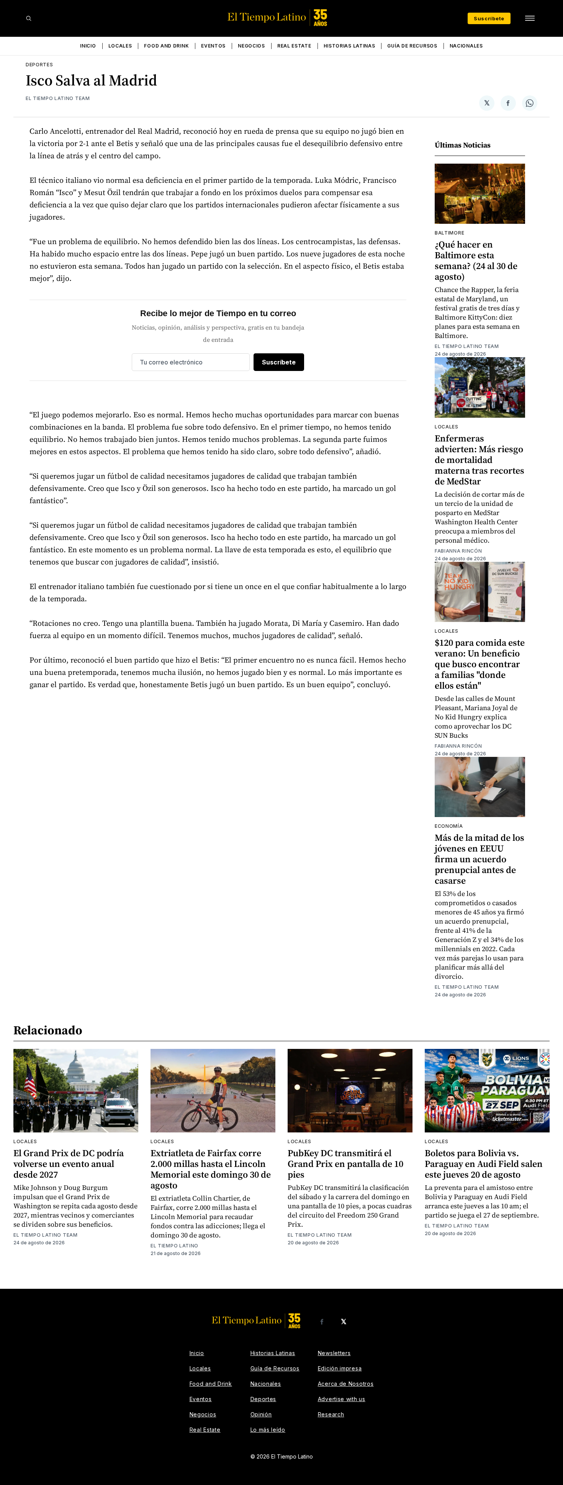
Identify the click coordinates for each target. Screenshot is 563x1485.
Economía (449, 826)
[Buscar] (29, 18)
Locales (120, 46)
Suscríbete (489, 18)
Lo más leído (267, 1429)
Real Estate (294, 46)
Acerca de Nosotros (346, 1383)
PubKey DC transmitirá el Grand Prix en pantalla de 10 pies (345, 1164)
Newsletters (334, 1353)
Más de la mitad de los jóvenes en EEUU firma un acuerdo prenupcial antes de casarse (479, 859)
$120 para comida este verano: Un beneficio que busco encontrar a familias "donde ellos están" (480, 664)
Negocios (251, 46)
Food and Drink (166, 46)
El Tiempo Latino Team (58, 98)
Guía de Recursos (412, 46)
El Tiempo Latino (174, 1246)
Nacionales (466, 46)
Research (331, 1414)
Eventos (213, 46)
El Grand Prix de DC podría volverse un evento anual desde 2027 (68, 1164)
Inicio (88, 46)
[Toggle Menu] (529, 18)
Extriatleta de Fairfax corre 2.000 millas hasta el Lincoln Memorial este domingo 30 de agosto (211, 1169)
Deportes (39, 64)
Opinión (261, 1414)
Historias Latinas (349, 46)
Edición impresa (340, 1368)
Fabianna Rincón (458, 551)
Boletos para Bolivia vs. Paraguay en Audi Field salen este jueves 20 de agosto (484, 1164)
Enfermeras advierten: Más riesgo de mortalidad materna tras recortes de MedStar (479, 459)
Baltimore (449, 233)
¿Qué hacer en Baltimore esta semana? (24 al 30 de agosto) (476, 260)
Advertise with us (341, 1399)
